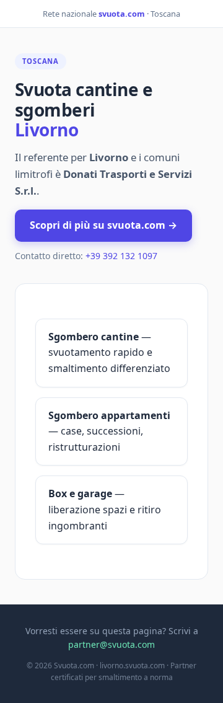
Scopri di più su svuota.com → (103, 225)
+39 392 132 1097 (121, 256)
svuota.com (121, 13)
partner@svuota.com (111, 644)
